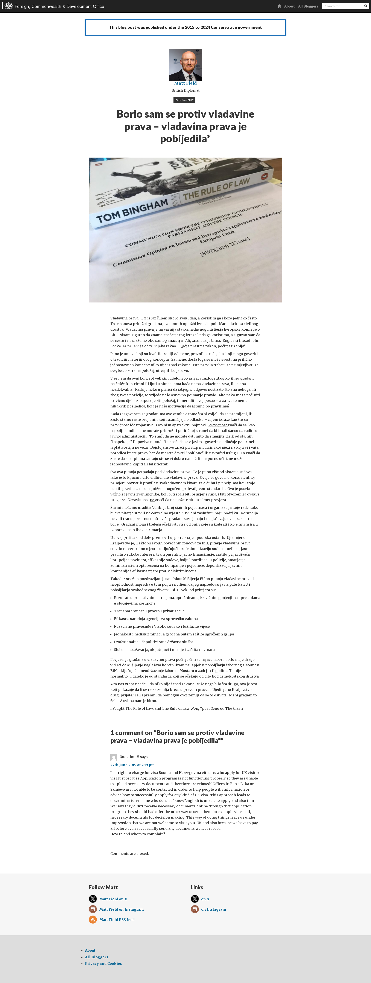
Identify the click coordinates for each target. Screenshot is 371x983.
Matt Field (185, 83)
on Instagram (213, 909)
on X (205, 899)
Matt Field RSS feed (117, 920)
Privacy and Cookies (103, 963)
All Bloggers (308, 6)
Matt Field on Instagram (121, 909)
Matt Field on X (113, 899)
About (289, 6)
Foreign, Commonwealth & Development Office (59, 6)
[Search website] (365, 6)
